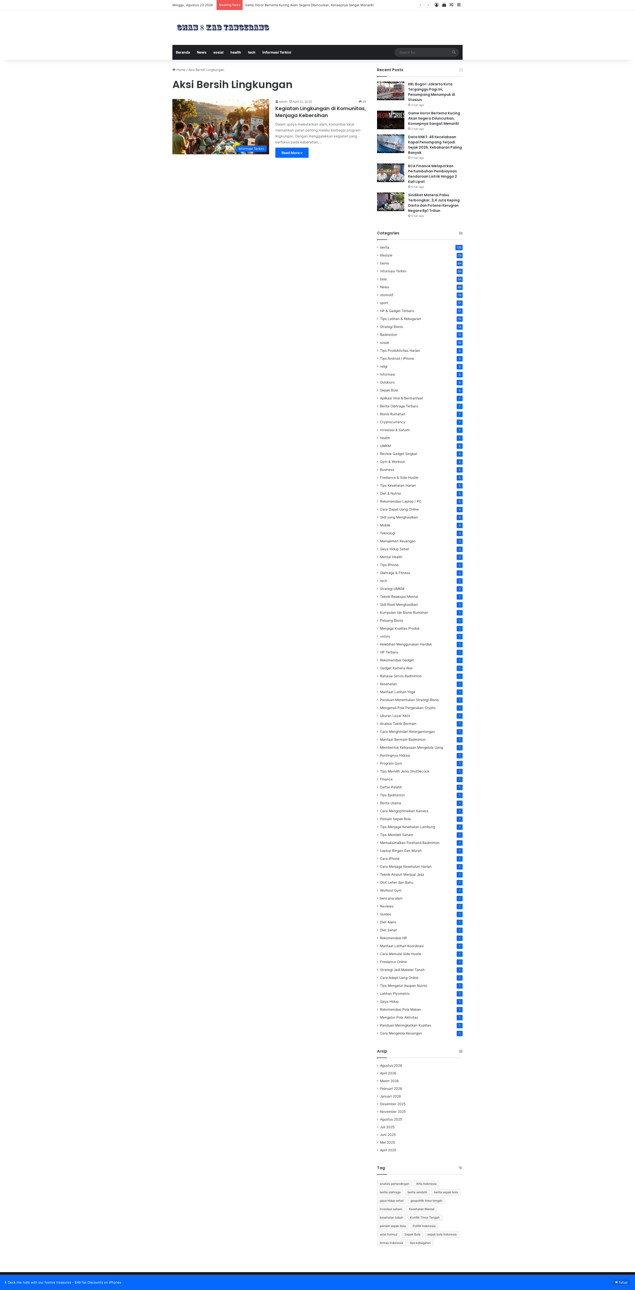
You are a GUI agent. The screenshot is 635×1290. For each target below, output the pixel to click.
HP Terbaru (389, 652)
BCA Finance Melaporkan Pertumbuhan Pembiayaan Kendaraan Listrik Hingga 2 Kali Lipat (432, 173)
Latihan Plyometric (395, 994)
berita (384, 247)
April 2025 (388, 1150)
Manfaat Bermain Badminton (403, 740)
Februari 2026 (391, 1089)
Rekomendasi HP (393, 938)
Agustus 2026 (391, 1065)
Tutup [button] (623, 1282)
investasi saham (391, 1209)
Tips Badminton (392, 795)
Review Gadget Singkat (398, 454)
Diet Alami (388, 922)
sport (384, 303)
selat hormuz (389, 1234)
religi (383, 366)
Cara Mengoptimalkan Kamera (404, 811)
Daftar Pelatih (391, 787)
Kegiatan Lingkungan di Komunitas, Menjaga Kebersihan (320, 112)
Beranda (183, 52)
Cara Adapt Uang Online (399, 978)
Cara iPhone (390, 859)
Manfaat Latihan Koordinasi (402, 946)
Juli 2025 (387, 1127)
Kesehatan (388, 684)
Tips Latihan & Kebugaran (400, 319)
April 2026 (388, 1073)
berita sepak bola (446, 1192)
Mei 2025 (387, 1142)
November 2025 (393, 1112)
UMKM (385, 446)
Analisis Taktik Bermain (398, 724)
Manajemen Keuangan (397, 541)
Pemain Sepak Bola (395, 819)
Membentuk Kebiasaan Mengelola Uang (411, 747)
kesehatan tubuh (391, 1217)
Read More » (292, 153)
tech (251, 52)
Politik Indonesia (424, 1226)
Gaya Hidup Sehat (394, 549)
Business (387, 470)
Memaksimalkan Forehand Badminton (410, 843)
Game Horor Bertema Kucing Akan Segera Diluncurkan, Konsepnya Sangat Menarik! (434, 118)
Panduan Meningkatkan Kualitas (405, 1025)
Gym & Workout (392, 462)
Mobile (385, 525)
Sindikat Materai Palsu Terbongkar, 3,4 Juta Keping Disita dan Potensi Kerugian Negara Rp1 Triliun (434, 203)
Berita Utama (390, 803)
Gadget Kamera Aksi (396, 668)
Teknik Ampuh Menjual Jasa (402, 874)
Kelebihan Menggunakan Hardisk (406, 644)
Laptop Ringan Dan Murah (401, 851)
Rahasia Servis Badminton (401, 676)
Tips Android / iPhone (397, 358)
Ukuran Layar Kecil (395, 716)
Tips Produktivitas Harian (400, 351)
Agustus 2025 (391, 1119)
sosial (218, 52)
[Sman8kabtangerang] (222, 27)
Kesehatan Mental (421, 1209)
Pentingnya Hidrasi (395, 755)
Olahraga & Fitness (395, 573)
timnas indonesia (391, 1243)
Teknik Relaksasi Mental (399, 597)
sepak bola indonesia (442, 1234)
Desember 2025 (393, 1104)
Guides (385, 914)
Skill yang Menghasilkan (399, 517)
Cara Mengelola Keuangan (401, 1033)
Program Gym (391, 763)
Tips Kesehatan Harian (398, 485)
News (201, 52)
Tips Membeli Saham (396, 835)
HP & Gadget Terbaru (397, 311)
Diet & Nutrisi (390, 493)
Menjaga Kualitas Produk (399, 628)
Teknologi (387, 533)
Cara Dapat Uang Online (399, 509)
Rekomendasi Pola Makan (400, 1009)
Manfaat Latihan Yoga (397, 692)
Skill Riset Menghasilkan (399, 605)
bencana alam (391, 898)
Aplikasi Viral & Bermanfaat (401, 398)
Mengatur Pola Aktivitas (399, 1017)
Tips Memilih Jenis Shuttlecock (404, 771)
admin (283, 101)
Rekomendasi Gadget (397, 660)
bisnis (384, 263)
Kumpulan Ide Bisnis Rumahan (404, 612)
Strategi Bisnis (391, 327)
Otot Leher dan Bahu (396, 882)
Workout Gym (391, 890)
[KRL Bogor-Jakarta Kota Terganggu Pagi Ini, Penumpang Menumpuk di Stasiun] (390, 91)
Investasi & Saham (395, 430)
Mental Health (391, 557)
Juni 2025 (388, 1135)
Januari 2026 (390, 1096)
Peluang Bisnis (391, 620)
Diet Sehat (388, 930)
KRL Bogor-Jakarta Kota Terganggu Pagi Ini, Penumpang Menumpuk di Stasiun (431, 92)
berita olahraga (390, 1192)
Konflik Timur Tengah (425, 1217)
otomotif (386, 295)
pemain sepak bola (393, 1226)
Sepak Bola (389, 390)
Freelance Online (393, 962)
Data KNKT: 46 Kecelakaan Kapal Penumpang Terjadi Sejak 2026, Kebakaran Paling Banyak (314, 5)
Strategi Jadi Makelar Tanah (402, 970)
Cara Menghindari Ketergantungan (407, 732)
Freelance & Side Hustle (399, 478)
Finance (386, 779)
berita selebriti (417, 1192)
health (235, 52)
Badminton (388, 335)
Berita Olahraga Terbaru (399, 406)
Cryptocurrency (392, 422)
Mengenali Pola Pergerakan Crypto (408, 708)
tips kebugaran (420, 1243)
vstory (385, 636)
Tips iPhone (389, 565)
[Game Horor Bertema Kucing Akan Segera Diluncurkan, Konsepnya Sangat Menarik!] (390, 120)
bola (383, 279)
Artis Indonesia (426, 1184)
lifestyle (386, 255)
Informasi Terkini (276, 52)
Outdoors (387, 382)
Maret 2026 (389, 1081)
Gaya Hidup (389, 1001)
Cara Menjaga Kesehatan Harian (406, 867)
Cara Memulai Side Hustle (400, 954)
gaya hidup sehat (392, 1200)
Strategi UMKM (392, 589)
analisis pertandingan (394, 1184)
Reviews (386, 906)
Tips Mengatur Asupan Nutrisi (403, 986)
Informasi (387, 374)
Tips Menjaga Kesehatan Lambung (407, 827)
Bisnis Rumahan (392, 414)
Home (180, 70)
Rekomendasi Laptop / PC (400, 501)
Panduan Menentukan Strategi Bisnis (409, 700)
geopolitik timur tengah (426, 1200)
